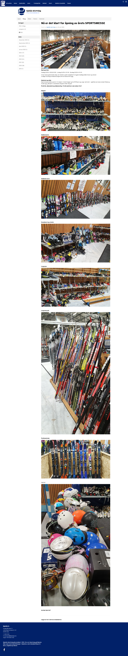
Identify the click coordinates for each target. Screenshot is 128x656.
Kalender (41, 19)
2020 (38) (21, 65)
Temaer (69, 3)
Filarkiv (35, 19)
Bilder (29, 19)
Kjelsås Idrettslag (51, 27)
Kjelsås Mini (22, 3)
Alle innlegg (22, 26)
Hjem (19, 19)
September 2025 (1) (24, 43)
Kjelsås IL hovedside (60, 3)
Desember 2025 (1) (24, 40)
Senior (15, 3)
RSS (21, 32)
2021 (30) (21, 62)
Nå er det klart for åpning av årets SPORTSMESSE (73, 23)
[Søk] (123, 1)
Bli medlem (9, 3)
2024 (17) (21, 53)
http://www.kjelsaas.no (32, 13)
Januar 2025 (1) (23, 49)
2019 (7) (21, 69)
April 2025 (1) (22, 46)
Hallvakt (45, 3)
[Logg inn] (126, 1)
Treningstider (37, 3)
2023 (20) (21, 56)
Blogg (24, 19)
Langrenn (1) (22, 29)
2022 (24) (21, 59)
